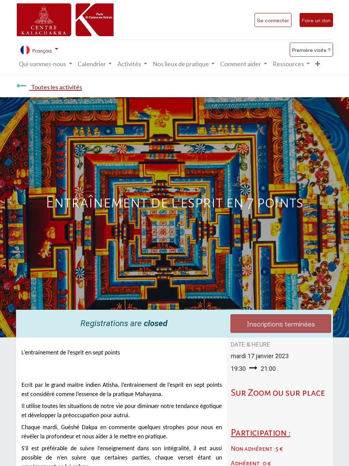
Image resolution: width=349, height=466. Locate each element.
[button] (318, 64)
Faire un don (316, 20)
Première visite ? (311, 49)
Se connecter (273, 20)
